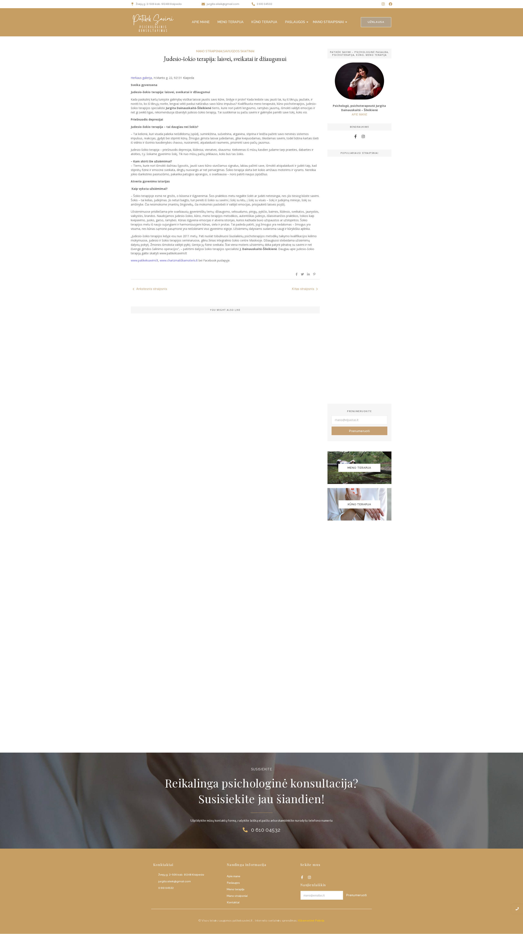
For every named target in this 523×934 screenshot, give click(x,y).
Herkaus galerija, (142, 78)
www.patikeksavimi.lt (144, 260)
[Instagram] (383, 4)
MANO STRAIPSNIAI (328, 22)
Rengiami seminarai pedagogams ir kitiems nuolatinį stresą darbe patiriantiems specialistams (210, 450)
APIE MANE (201, 22)
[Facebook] (390, 4)
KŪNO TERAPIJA (264, 22)
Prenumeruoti (359, 431)
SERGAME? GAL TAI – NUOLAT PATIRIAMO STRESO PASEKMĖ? (193, 592)
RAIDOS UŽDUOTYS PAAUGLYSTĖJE (167, 718)
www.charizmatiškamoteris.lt (179, 260)
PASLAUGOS (295, 22)
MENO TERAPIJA (230, 22)
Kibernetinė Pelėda (311, 920)
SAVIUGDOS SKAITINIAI (238, 51)
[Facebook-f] (356, 137)
